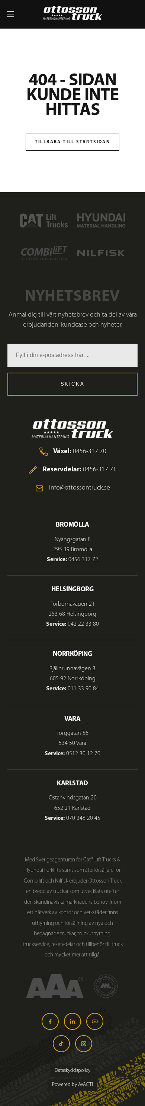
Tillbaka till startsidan (72, 142)
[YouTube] (94, 1021)
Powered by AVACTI (72, 1084)
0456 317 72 (83, 560)
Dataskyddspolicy (72, 1070)
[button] (10, 14)
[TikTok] (61, 1043)
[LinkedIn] (72, 1021)
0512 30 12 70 (83, 754)
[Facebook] (50, 1021)
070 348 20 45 (83, 818)
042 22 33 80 (83, 624)
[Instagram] (83, 1043)
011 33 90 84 (83, 689)
